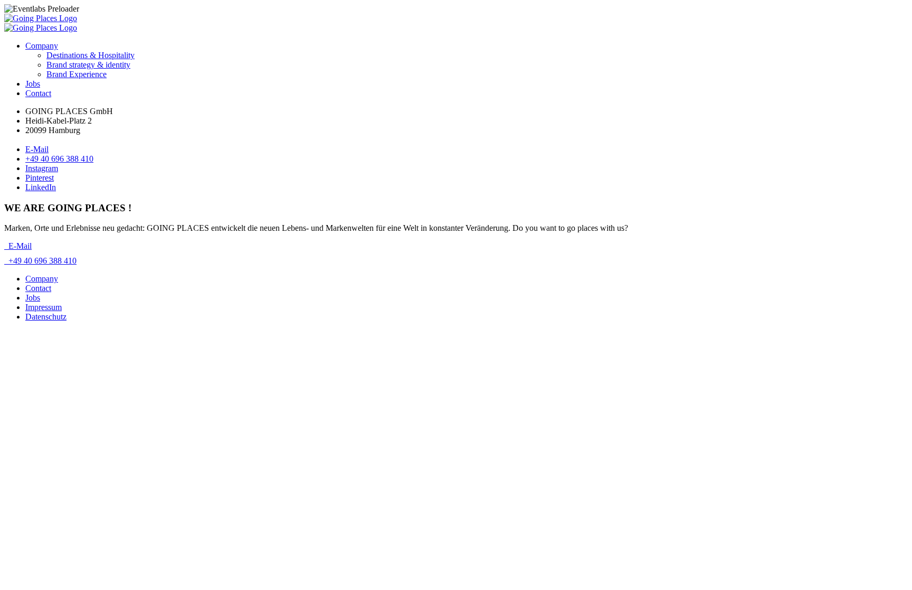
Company (41, 45)
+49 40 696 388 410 (59, 158)
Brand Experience (76, 74)
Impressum (43, 307)
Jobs (32, 83)
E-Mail (37, 149)
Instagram (41, 168)
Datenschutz (45, 316)
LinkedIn (40, 187)
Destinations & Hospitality (90, 55)
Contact (38, 93)
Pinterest (39, 177)
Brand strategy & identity (88, 64)
